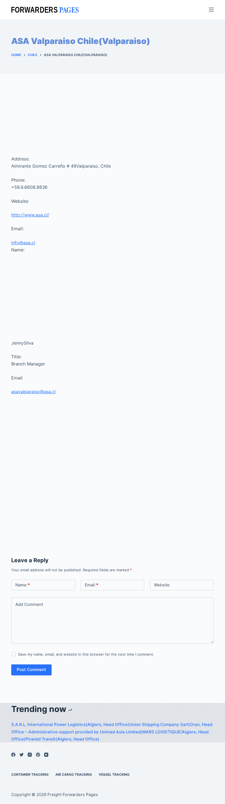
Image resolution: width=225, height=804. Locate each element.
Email (91, 584)
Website (162, 584)
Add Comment (29, 604)
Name (22, 584)
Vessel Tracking (114, 774)
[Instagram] (30, 755)
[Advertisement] (112, 122)
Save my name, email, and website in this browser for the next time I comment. (86, 654)
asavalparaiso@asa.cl (33, 391)
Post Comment (31, 669)
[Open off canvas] (211, 9)
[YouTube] (46, 755)
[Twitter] (21, 755)
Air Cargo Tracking (73, 774)
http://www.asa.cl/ (30, 215)
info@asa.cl (23, 242)
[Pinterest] (38, 755)
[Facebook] (13, 755)
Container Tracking (30, 774)
